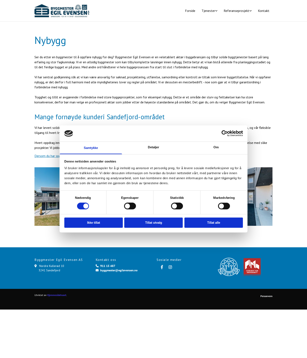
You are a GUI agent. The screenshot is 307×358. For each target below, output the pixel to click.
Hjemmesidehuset (56, 295)
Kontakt (263, 11)
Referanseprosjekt (236, 11)
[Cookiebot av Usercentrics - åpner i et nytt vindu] (224, 133)
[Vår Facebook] (162, 267)
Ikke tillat (93, 222)
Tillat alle (213, 222)
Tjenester (208, 11)
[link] (209, 10)
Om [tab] (216, 147)
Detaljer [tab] (153, 147)
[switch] (130, 206)
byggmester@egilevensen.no (119, 270)
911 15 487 (107, 266)
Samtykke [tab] (91, 148)
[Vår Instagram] (170, 267)
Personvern (266, 296)
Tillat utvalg (153, 222)
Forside (190, 11)
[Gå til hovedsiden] (61, 10)
